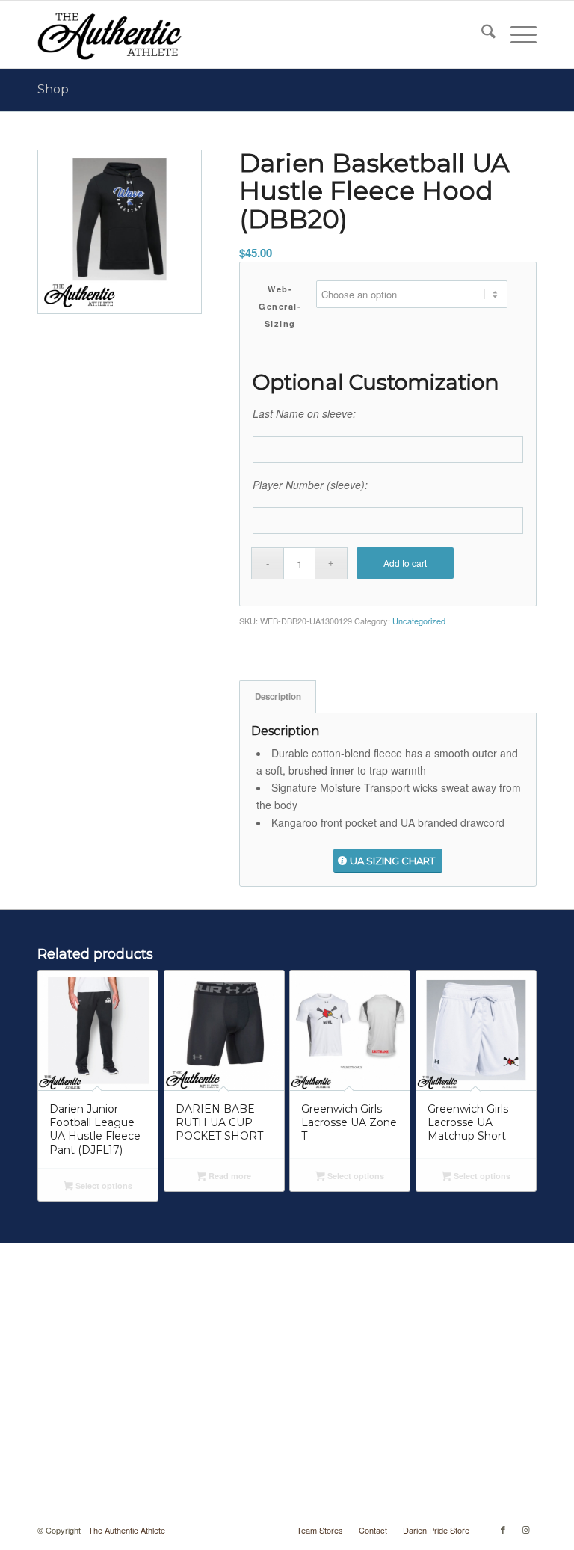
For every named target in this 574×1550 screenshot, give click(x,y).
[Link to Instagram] (525, 1529)
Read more (228, 1175)
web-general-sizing (280, 306)
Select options (102, 1185)
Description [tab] (278, 696)
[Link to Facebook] (503, 1529)
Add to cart (405, 562)
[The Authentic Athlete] (109, 34)
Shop (53, 89)
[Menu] (516, 34)
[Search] (481, 34)
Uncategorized (418, 621)
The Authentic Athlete (126, 1530)
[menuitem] (481, 34)
